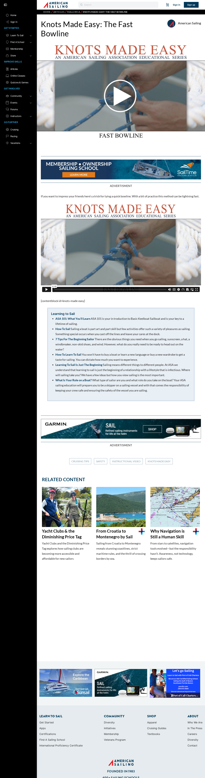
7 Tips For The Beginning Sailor (74, 339)
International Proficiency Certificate (61, 719)
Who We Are (195, 696)
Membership (111, 707)
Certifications (47, 707)
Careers (192, 707)
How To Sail (63, 329)
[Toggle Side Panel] (5, 5)
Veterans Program (115, 713)
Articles (58, 12)
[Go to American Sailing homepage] (55, 4)
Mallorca (73, 12)
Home (47, 12)
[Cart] (167, 5)
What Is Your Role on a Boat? (73, 380)
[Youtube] (125, 768)
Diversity (109, 696)
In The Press (195, 702)
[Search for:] (118, 5)
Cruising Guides (156, 702)
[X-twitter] (133, 768)
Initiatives (109, 702)
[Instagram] (117, 768)
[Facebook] (109, 768)
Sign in (176, 4)
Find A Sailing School (52, 713)
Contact (192, 719)
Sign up (191, 4)
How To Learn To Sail (68, 354)
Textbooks (153, 707)
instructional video (126, 461)
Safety (100, 461)
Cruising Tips (80, 461)
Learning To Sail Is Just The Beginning (78, 364)
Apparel (152, 696)
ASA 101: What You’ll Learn (73, 318)
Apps (42, 702)
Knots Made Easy (159, 461)
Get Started (46, 696)
